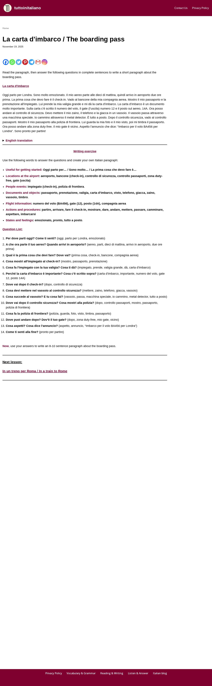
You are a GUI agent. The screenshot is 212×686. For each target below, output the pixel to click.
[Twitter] (19, 62)
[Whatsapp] (12, 62)
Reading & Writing (111, 673)
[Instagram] (44, 62)
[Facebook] (6, 62)
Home (5, 28)
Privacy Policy (200, 8)
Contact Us (180, 8)
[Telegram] (31, 62)
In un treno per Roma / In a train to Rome (34, 371)
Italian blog (160, 673)
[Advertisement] (193, 75)
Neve (5, 681)
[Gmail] (38, 62)
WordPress (32, 681)
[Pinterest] (25, 62)
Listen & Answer (138, 673)
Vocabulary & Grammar (81, 673)
